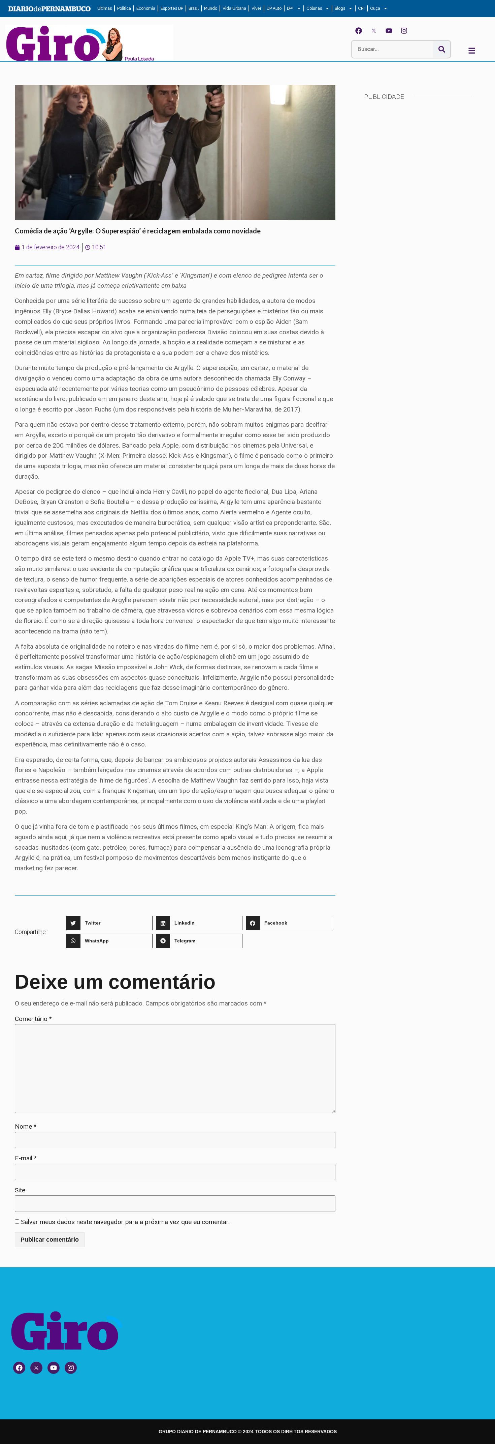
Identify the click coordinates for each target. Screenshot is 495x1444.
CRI (361, 8)
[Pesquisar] (441, 49)
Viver (256, 8)
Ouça (375, 8)
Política (124, 8)
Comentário (33, 1019)
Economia (145, 8)
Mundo (210, 8)
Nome (25, 1126)
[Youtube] (389, 30)
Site (20, 1190)
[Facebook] (358, 30)
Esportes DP (172, 8)
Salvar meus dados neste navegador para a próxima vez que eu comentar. (125, 1222)
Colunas (314, 8)
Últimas (104, 8)
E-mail (26, 1158)
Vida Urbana (234, 8)
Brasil (194, 8)
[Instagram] (404, 30)
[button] (109, 923)
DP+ (290, 8)
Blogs (340, 8)
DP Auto (274, 8)
